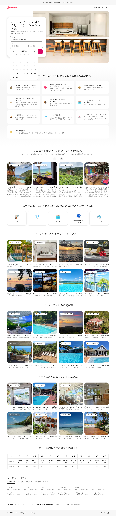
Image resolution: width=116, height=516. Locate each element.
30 (13, 77)
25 (20, 73)
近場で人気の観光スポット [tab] (42, 482)
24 (17, 73)
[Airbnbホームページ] (12, 8)
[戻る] (54, 158)
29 (35, 73)
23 (13, 73)
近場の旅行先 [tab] (11, 482)
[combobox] (26, 39)
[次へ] (61, 158)
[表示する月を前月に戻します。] (13, 51)
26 (24, 73)
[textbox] (18, 46)
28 (31, 73)
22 (35, 70)
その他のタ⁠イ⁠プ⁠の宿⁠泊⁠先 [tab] (25, 482)
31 (17, 77)
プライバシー (24, 513)
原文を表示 (70, 2)
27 (27, 73)
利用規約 (32, 513)
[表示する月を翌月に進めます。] (34, 51)
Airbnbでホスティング (100, 8)
